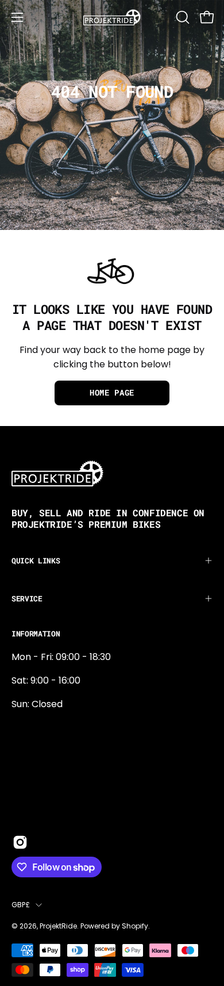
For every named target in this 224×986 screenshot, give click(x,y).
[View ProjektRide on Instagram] (20, 842)
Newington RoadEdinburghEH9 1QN (48, 766)
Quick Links (35, 560)
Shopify (135, 926)
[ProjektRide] (112, 17)
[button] (181, 17)
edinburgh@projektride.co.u (74, 803)
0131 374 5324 (41, 727)
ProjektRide (58, 926)
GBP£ (20, 905)
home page (112, 393)
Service (27, 598)
